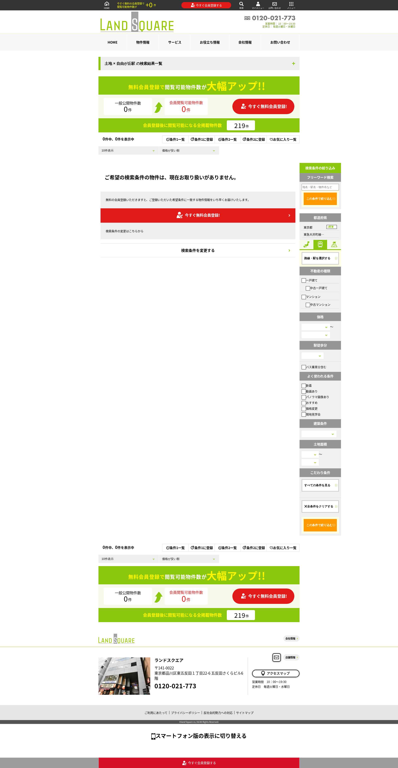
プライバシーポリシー (185, 713)
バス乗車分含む (316, 367)
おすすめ (312, 402)
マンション (313, 296)
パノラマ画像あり (317, 397)
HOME (107, 8)
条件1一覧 (177, 139)
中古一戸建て (319, 288)
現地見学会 (313, 414)
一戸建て (312, 280)
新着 (309, 385)
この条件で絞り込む (319, 198)
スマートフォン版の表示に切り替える (201, 735)
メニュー (291, 8)
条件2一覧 (229, 139)
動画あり (312, 391)
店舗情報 (290, 657)
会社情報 (245, 42)
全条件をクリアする (320, 506)
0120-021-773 (175, 685)
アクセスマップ (278, 673)
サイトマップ (245, 713)
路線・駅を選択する (317, 258)
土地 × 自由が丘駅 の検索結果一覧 (133, 63)
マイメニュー (258, 8)
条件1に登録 (203, 139)
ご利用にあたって (155, 713)
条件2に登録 (255, 139)
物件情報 (142, 42)
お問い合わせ (274, 8)
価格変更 (312, 408)
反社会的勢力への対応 (218, 713)
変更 (331, 226)
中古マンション (320, 304)
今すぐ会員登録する (209, 5)
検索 (241, 8)
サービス (174, 42)
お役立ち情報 (210, 42)
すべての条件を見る (317, 485)
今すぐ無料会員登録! (267, 106)
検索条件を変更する (198, 250)
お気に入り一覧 (284, 139)
